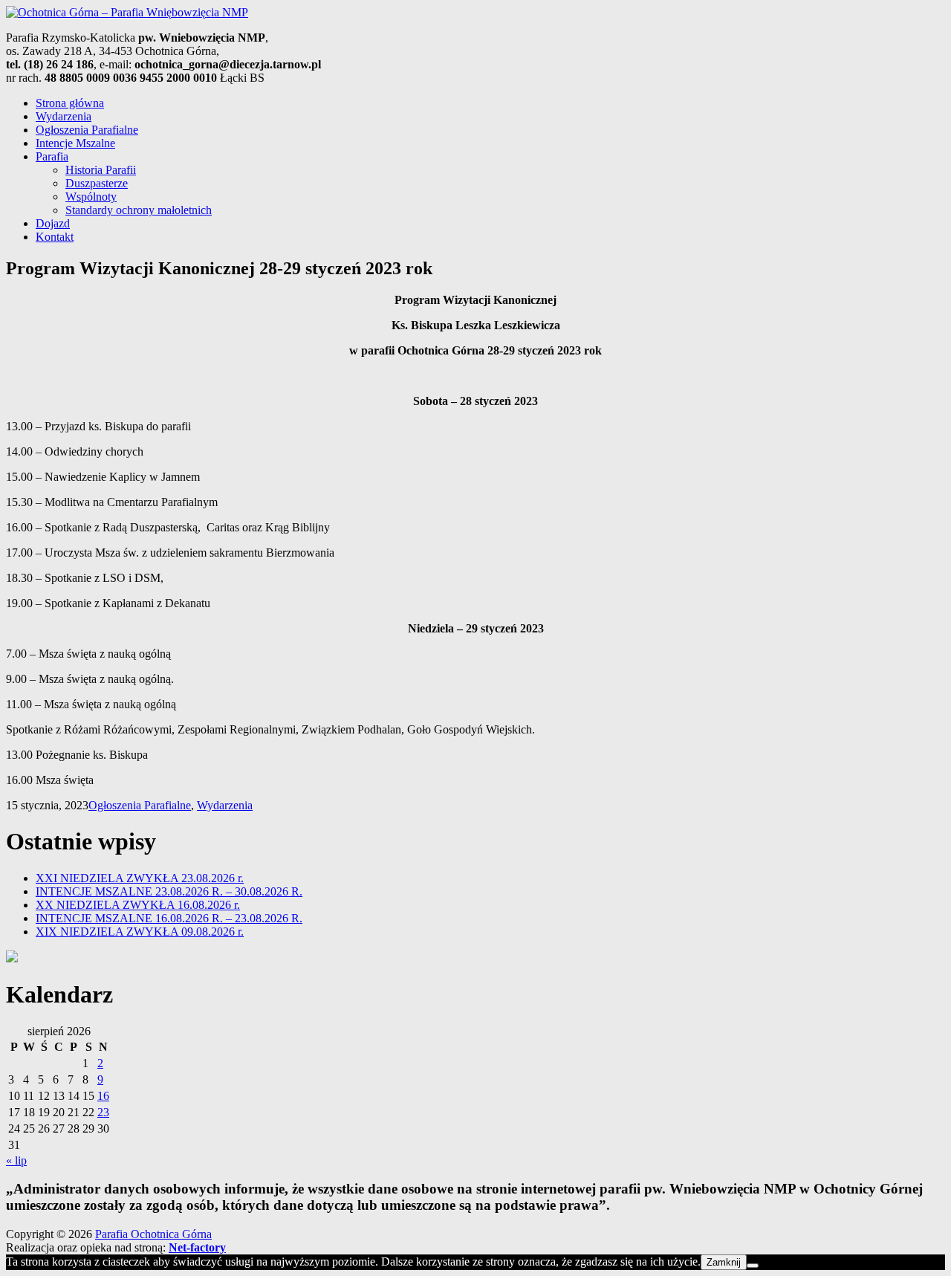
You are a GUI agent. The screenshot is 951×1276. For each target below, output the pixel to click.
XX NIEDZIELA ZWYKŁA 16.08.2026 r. (138, 904)
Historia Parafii (100, 169)
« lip (16, 1160)
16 (103, 1095)
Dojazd (53, 223)
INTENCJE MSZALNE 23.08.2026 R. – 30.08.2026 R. (169, 891)
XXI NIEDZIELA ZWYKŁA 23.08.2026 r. (140, 878)
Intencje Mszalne (75, 143)
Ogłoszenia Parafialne (87, 129)
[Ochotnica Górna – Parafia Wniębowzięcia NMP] (127, 12)
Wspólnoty (91, 196)
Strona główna (70, 103)
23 (103, 1112)
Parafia (52, 156)
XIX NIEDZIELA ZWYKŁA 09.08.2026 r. (140, 931)
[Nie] (753, 1265)
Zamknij (724, 1262)
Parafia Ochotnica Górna (153, 1234)
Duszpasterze (96, 183)
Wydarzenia (63, 116)
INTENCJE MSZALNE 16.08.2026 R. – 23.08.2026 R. (169, 918)
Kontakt (55, 236)
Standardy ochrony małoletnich (138, 210)
